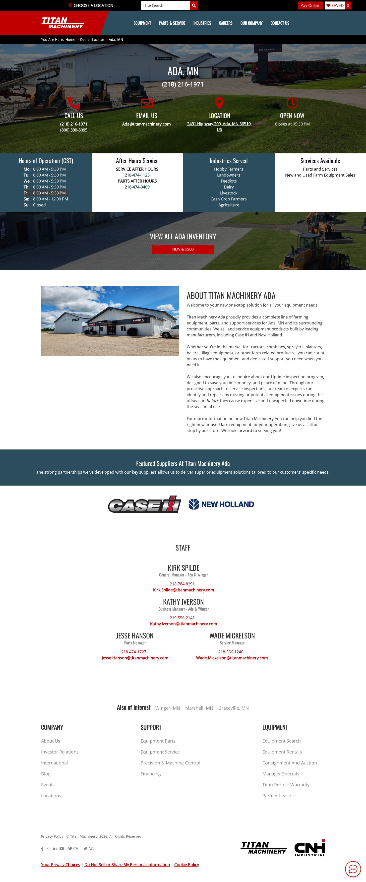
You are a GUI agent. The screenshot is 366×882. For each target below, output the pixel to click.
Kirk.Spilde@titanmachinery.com (183, 590)
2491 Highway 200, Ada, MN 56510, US (219, 126)
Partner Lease (276, 796)
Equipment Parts (158, 741)
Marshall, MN (199, 708)
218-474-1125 (137, 175)
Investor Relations (60, 752)
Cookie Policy (186, 864)
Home (70, 39)
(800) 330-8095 (73, 130)
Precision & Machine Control (170, 763)
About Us (50, 741)
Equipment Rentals (282, 752)
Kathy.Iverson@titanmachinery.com (183, 624)
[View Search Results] (194, 5)
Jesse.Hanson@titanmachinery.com (135, 658)
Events (48, 785)
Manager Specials (280, 774)
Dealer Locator (92, 39)
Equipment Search (281, 741)
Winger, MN (167, 708)
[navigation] (183, 23)
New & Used (183, 249)
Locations (51, 796)
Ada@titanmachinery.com (146, 124)
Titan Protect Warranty (285, 785)
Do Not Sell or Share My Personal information (127, 864)
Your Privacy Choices (60, 864)
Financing (151, 774)
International (54, 763)
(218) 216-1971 (183, 84)
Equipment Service (160, 752)
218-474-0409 (137, 187)
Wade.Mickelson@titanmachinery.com (232, 658)
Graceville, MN (233, 708)
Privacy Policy (52, 836)
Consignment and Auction (289, 763)
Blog (46, 774)
